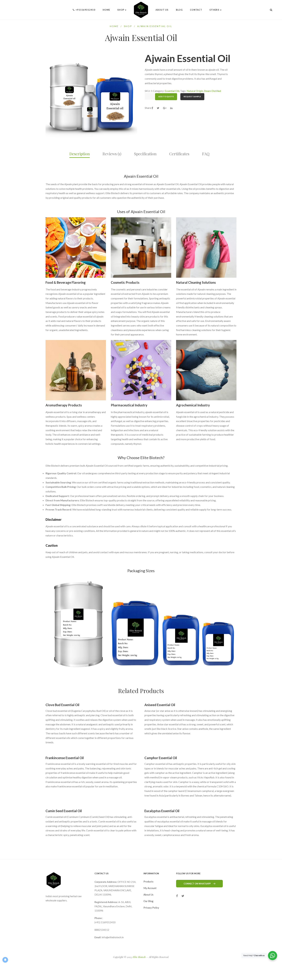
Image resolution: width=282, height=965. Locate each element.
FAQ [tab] (206, 153)
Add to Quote (166, 96)
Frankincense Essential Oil (65, 758)
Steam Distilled (212, 90)
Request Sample (192, 96)
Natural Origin (195, 90)
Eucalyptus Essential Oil (161, 811)
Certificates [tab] (179, 153)
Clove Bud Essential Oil (62, 705)
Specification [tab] (145, 153)
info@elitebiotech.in (113, 937)
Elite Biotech (139, 957)
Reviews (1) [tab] (111, 153)
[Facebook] (177, 895)
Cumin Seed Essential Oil (64, 811)
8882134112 (101, 929)
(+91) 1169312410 (105, 922)
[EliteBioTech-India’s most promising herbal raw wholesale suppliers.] (141, 10)
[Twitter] (182, 895)
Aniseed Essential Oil (159, 705)
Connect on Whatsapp (197, 883)
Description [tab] (79, 153)
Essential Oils (172, 90)
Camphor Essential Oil (160, 758)
